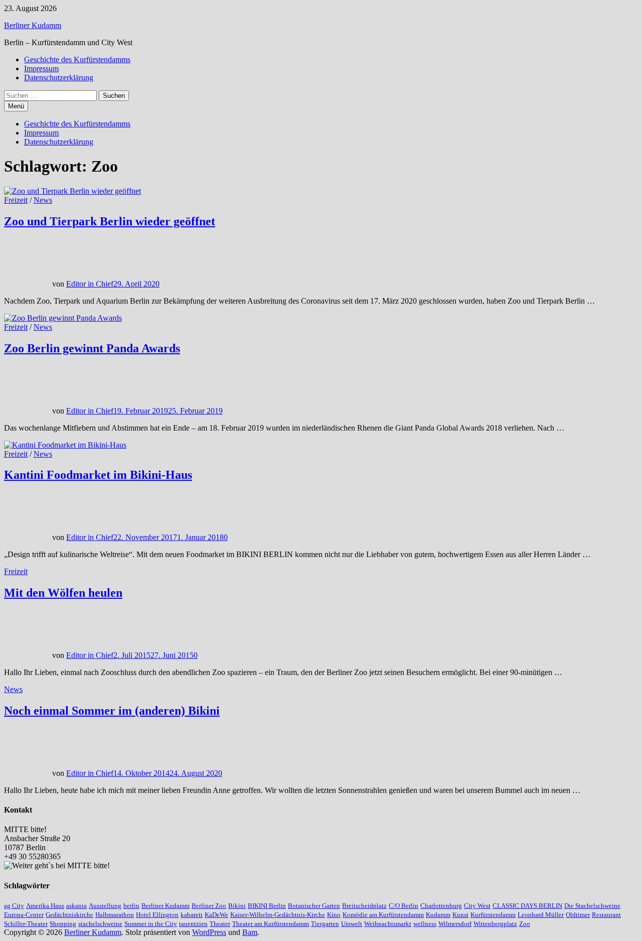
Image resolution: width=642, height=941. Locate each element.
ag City (14, 905)
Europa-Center (24, 914)
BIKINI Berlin (267, 905)
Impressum (41, 68)
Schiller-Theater (26, 923)
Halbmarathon (114, 914)
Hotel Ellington (157, 914)
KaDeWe (216, 914)
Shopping (63, 923)
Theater (220, 923)
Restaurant (606, 914)
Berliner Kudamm (32, 25)
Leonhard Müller (541, 914)
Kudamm (438, 914)
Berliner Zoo (209, 905)
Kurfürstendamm (493, 914)
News (43, 200)
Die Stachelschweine (592, 905)
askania (76, 905)
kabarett (192, 914)
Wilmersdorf (454, 923)
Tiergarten (325, 923)
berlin (131, 905)
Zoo (524, 923)
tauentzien (193, 923)
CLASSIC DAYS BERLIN (527, 905)
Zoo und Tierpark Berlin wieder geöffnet (109, 221)
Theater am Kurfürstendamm (270, 923)
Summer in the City (150, 923)
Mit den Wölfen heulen (63, 592)
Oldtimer (578, 914)
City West (477, 905)
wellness (424, 923)
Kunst (460, 914)
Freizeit (16, 200)
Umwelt (351, 923)
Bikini (237, 905)
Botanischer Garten (314, 905)
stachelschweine (100, 923)
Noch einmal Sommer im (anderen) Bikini (112, 710)
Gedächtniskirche (69, 914)
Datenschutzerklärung (58, 77)
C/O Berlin (403, 905)
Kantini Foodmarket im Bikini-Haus (98, 474)
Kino (334, 914)
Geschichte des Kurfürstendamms (77, 59)
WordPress (209, 932)
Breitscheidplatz (364, 905)
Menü (16, 106)
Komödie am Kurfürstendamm (383, 914)
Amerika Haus (45, 905)
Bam (249, 932)
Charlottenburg (441, 905)
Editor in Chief (89, 284)
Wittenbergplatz (495, 923)
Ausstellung (105, 905)
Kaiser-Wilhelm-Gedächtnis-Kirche (277, 914)
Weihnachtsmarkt (387, 923)
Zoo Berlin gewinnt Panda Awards (92, 348)
